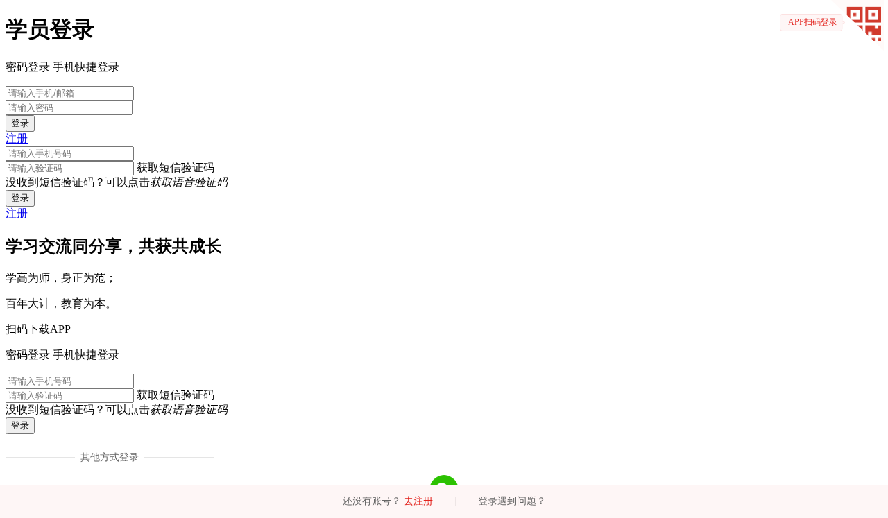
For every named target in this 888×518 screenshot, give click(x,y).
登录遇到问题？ (512, 501)
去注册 (418, 501)
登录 (20, 123)
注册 (17, 138)
